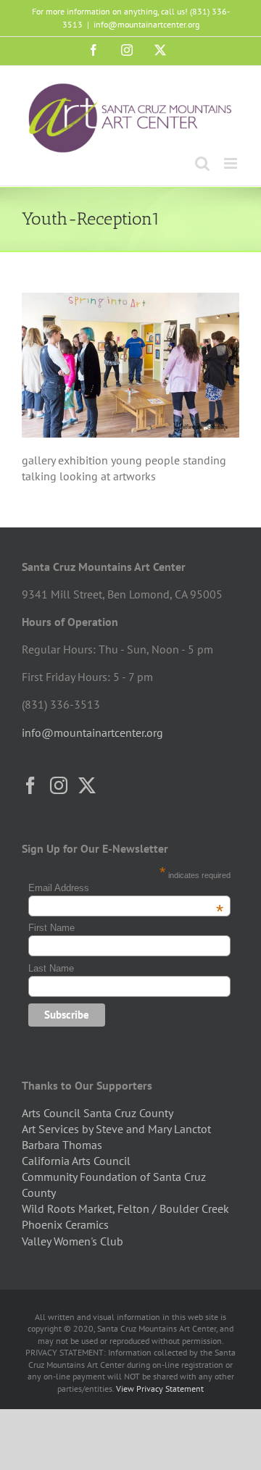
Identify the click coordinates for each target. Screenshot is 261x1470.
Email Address (125, 887)
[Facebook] (30, 785)
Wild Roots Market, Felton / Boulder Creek (125, 1208)
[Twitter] (87, 785)
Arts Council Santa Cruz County (97, 1113)
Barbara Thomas (62, 1144)
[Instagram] (58, 785)
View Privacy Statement (160, 1388)
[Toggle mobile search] (202, 163)
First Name (51, 927)
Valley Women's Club (72, 1241)
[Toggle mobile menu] (231, 163)
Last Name (51, 968)
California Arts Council (76, 1160)
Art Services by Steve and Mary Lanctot (116, 1129)
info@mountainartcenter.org (146, 24)
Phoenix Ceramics (65, 1224)
